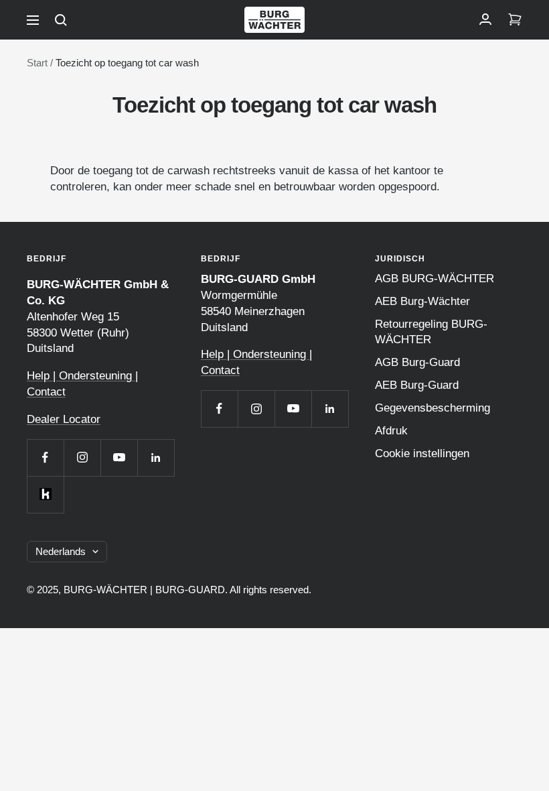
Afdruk (391, 430)
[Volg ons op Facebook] (45, 457)
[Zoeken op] (61, 20)
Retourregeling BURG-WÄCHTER (431, 331)
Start (37, 62)
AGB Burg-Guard (417, 362)
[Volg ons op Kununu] (45, 494)
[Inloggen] (485, 20)
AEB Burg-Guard (417, 385)
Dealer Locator (63, 419)
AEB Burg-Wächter (422, 301)
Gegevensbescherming (432, 408)
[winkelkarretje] (514, 20)
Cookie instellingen (422, 453)
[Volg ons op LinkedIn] (155, 457)
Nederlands (60, 551)
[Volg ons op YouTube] (118, 457)
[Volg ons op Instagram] (82, 457)
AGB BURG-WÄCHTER (434, 278)
